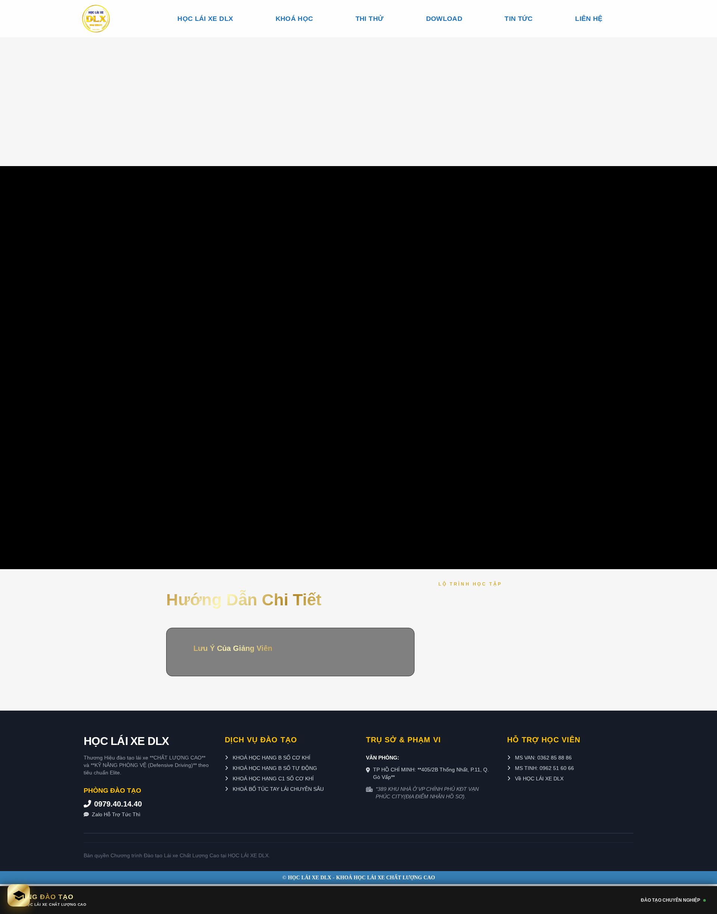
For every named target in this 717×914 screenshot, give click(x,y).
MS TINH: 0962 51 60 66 (543, 768)
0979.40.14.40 (118, 804)
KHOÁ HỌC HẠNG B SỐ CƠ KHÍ (270, 758)
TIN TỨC (519, 18)
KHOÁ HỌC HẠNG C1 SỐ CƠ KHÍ (272, 779)
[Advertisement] (358, 93)
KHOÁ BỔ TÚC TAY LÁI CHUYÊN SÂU (277, 789)
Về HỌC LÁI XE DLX (538, 779)
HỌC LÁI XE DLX (205, 18)
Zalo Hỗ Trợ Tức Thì (116, 814)
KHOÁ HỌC (294, 18)
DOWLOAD (444, 18)
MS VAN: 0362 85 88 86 (542, 758)
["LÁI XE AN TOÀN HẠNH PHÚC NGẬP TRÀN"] (108, 18)
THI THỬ (370, 18)
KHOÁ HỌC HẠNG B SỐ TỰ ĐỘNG (274, 768)
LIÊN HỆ (588, 18)
